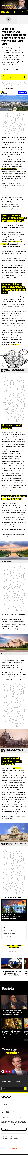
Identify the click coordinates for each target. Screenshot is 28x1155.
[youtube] (9, 1112)
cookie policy (12, 1136)
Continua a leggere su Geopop (14, 946)
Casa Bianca (15, 344)
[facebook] (13, 1112)
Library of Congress (7, 936)
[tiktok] (2, 1112)
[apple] (7, 1129)
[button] (23, 12)
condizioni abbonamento (6, 1138)
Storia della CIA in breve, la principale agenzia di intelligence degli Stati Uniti (11, 973)
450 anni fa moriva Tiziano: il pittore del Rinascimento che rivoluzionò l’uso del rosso (11, 1012)
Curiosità (14, 1078)
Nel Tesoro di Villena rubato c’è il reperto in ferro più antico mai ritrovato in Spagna (11, 1034)
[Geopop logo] (5, 12)
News (3, 1078)
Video (8, 1078)
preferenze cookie (5, 1140)
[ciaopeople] (14, 1148)
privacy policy (4, 1136)
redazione (16, 1138)
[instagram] (6, 1112)
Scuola (21, 1078)
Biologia (3, 1081)
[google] (20, 1129)
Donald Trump (17, 768)
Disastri (17, 1081)
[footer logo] (14, 1097)
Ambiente (11, 1081)
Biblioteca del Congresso (9, 169)
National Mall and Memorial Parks (10, 930)
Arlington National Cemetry (9, 933)
